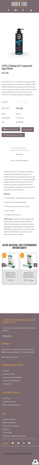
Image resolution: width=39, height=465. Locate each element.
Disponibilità (6, 118)
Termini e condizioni (9, 419)
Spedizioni (6, 429)
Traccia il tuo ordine (9, 401)
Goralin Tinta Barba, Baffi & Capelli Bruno (11, 275)
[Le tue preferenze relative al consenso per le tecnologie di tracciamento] (35, 461)
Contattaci (6, 398)
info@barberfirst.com (11, 357)
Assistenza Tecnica (9, 374)
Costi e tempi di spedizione (19, 160)
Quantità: (5, 102)
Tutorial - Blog (7, 384)
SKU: (3, 122)
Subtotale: (5, 108)
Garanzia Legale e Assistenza (12, 377)
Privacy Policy (7, 432)
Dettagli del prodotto (19, 148)
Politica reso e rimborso (10, 426)
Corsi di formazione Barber (11, 381)
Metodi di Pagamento (10, 422)
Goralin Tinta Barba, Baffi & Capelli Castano (28, 275)
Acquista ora (27, 129)
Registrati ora (7, 336)
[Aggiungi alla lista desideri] (16, 255)
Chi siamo (6, 371)
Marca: (4, 114)
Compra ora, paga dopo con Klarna (14, 436)
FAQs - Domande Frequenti (11, 405)
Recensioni (19, 154)
